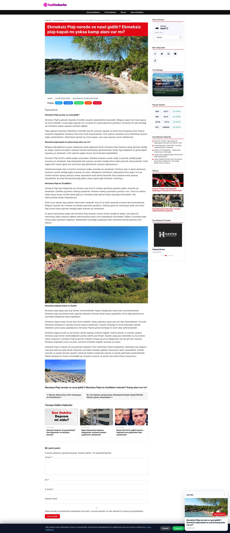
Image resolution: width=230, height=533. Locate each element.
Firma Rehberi (110, 12)
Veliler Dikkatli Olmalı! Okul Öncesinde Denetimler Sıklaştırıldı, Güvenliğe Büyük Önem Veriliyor (168, 161)
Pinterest (97, 103)
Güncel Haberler (93, 12)
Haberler (48, 20)
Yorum (48, 457)
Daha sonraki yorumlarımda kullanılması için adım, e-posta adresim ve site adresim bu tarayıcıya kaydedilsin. (94, 511)
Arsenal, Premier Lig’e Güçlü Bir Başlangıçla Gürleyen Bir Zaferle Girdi (168, 142)
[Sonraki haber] (180, 77)
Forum (123, 12)
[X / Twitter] (162, 54)
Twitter (58, 103)
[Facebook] (155, 54)
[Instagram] (168, 54)
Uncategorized (59, 20)
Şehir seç (159, 32)
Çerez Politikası (137, 12)
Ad (47, 479)
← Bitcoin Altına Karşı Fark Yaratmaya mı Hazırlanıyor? (64, 396)
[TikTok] (155, 60)
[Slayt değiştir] (163, 255)
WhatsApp (78, 103)
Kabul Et (178, 528)
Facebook (68, 103)
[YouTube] (175, 54)
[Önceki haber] (174, 77)
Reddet (165, 528)
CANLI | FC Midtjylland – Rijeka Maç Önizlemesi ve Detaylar (167, 151)
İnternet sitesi (51, 498)
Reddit (88, 103)
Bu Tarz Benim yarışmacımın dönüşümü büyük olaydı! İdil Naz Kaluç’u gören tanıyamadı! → (115, 396)
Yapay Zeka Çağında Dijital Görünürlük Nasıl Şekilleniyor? (168, 155)
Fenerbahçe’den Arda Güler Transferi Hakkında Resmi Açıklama (168, 146)
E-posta (49, 489)
